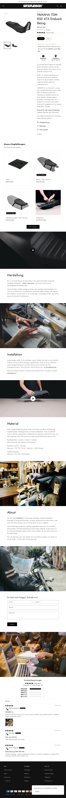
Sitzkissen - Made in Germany (43, 179)
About (5, 773)
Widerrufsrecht (20, 794)
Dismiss (37, 791)
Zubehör (26, 781)
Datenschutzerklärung (30, 794)
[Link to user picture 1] (9, 722)
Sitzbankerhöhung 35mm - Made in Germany (16, 218)
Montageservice (40, 218)
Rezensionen (7, 777)
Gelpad (7, 179)
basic (48, 38)
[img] (9, 706)
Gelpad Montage (49, 773)
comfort (41, 38)
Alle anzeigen (33, 227)
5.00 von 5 (37, 683)
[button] (3, 6)
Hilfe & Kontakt (43, 129)
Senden (12, 624)
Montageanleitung (44, 122)
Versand (48, 29)
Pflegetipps (42, 126)
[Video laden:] (33, 250)
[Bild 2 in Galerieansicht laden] (15, 45)
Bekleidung (27, 777)
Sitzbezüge (27, 770)
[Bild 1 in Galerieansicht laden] (7, 45)
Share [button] (40, 134)
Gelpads (26, 773)
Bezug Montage (49, 770)
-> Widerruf (7, 781)
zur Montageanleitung (50, 367)
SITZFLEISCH (12, 794)
